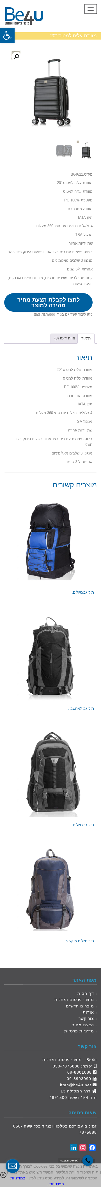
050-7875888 (44, 315)
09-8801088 (79, 1072)
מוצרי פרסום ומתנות (74, 999)
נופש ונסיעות (83, 284)
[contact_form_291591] (13, 1166)
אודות (88, 1012)
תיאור (86, 338)
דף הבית (85, 993)
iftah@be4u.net (75, 1085)
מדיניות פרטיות (79, 1031)
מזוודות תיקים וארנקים (26, 278)
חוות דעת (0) (64, 338)
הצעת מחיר (83, 1025)
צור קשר (86, 1018)
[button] (7, 35)
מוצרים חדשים (56, 278)
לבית (73, 278)
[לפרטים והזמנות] (87, 1160)
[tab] (86, 339)
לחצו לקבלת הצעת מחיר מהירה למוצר (48, 302)
